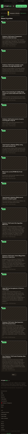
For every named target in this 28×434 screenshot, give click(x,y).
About (2, 423)
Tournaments (4, 401)
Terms (2, 427)
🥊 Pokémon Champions (6, 403)
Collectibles (3, 399)
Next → (14, 374)
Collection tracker (5, 412)
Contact (3, 429)
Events (2, 395)
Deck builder (4, 414)
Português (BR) (14, 2)
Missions (3, 397)
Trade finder (3, 416)
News (2, 407)
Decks (2, 405)
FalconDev (9, 433)
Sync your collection (21, 6)
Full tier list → (23, 13)
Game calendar (4, 418)
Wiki (2, 393)
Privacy (2, 425)
